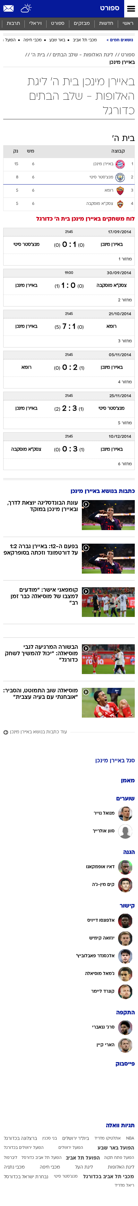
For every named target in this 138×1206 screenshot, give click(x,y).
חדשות (106, 23)
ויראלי (35, 23)
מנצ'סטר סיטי (26, 245)
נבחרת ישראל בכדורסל (26, 1177)
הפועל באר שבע (116, 1148)
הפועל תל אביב (83, 1158)
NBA (130, 1139)
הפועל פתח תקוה (119, 1158)
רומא (111, 327)
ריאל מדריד (124, 1186)
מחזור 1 (125, 259)
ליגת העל (84, 1167)
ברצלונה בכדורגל (20, 1139)
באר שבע (57, 40)
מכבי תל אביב (85, 40)
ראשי (128, 23)
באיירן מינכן (122, 62)
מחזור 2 (125, 300)
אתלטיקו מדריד (107, 1139)
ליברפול (10, 1158)
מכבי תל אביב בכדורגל (108, 1177)
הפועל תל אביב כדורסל (42, 1158)
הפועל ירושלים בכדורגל (24, 1148)
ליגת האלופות (121, 1167)
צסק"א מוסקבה (112, 286)
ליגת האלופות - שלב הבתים (83, 55)
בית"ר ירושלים (75, 1139)
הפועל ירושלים (70, 1148)
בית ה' (38, 55)
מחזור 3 (125, 341)
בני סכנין (49, 1139)
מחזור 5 (125, 423)
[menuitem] (106, 23)
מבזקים (82, 23)
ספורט (109, 8)
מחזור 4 (125, 382)
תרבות (13, 23)
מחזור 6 (125, 464)
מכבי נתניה (14, 1167)
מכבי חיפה (32, 40)
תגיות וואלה (120, 1126)
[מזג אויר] (26, 9)
